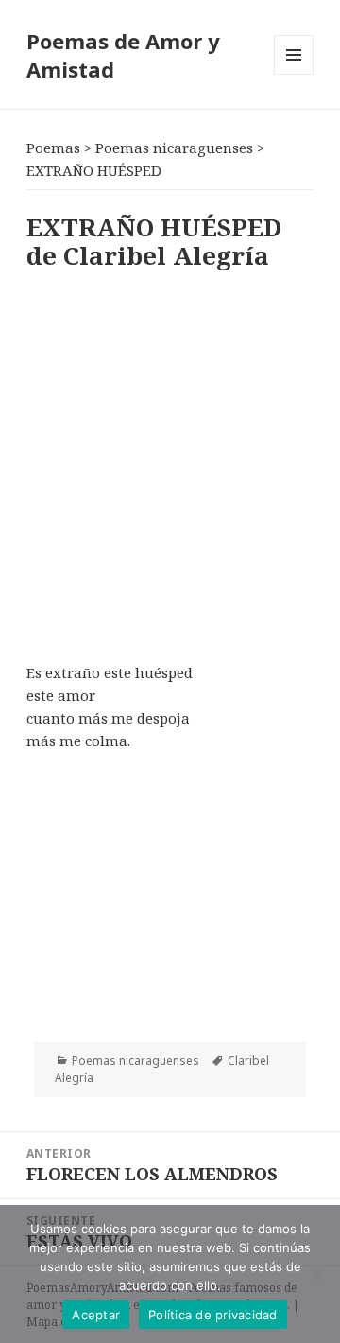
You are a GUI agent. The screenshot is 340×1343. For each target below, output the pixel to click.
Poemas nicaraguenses (135, 1061)
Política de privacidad (213, 1314)
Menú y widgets (294, 74)
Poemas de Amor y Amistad (123, 54)
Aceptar (96, 1314)
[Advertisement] (170, 462)
